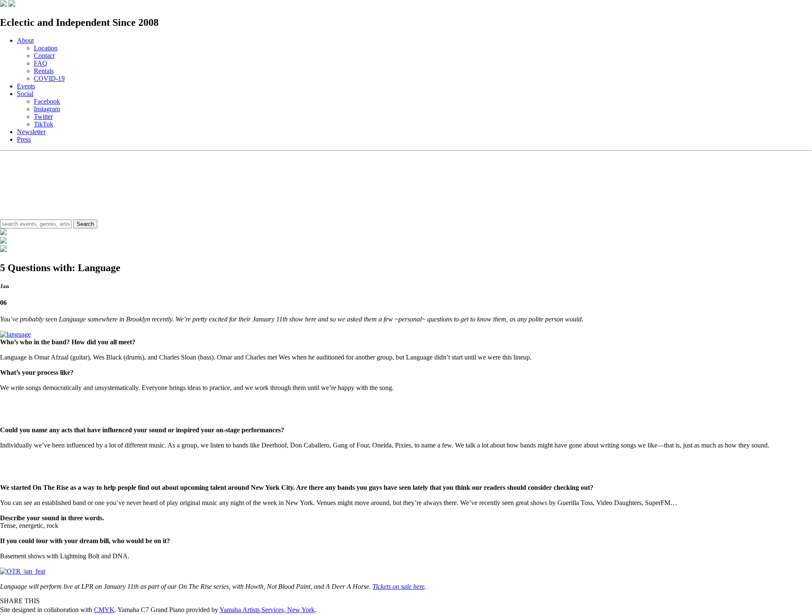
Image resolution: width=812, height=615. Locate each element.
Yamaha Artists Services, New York (267, 609)
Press (24, 139)
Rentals (44, 70)
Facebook (47, 101)
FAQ (40, 63)
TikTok (43, 124)
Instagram (47, 109)
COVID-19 (49, 78)
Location (46, 48)
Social (25, 93)
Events (26, 86)
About (25, 40)
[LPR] (3, 4)
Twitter (43, 116)
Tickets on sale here (399, 586)
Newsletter (31, 131)
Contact (44, 55)
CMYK (104, 609)
